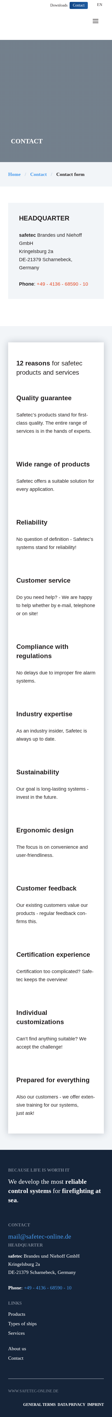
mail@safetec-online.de (39, 1236)
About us (17, 1348)
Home (14, 174)
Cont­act (38, 174)
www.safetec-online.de (33, 1391)
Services (16, 1333)
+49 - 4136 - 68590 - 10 (62, 284)
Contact (15, 1358)
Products (16, 1314)
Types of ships (22, 1323)
